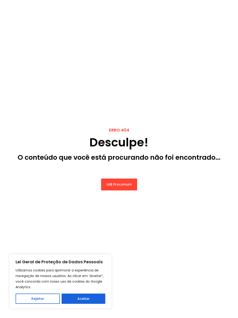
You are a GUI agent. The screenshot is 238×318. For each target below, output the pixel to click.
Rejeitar (37, 298)
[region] (60, 281)
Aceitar (83, 298)
